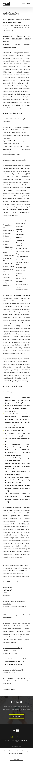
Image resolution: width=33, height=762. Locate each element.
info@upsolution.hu (22, 284)
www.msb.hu (7, 149)
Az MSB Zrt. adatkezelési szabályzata (14, 606)
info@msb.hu (18, 146)
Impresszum (15, 740)
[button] (23, 753)
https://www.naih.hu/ (9, 689)
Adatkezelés (24, 740)
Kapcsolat (17, 741)
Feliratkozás (16, 716)
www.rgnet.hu (7, 285)
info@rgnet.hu (7, 280)
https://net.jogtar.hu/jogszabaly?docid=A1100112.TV (13, 671)
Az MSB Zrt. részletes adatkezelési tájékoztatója (14, 602)
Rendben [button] (16, 759)
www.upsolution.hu (22, 290)
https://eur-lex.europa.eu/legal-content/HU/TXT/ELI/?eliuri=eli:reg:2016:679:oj (12, 650)
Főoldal (7, 740)
